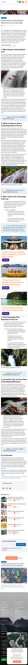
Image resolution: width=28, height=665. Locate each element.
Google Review (4, 631)
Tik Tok (20, 229)
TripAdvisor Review (5, 633)
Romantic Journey (5, 613)
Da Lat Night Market (15, 448)
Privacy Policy (4, 629)
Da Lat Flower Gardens (15, 373)
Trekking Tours (4, 615)
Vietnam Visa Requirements (21, 616)
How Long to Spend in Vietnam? (19, 608)
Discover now (17, 661)
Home (2, 5)
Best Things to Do (18, 614)
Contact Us (3, 626)
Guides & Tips (16, 5)
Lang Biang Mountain (16, 117)
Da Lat (2, 54)
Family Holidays (4, 607)
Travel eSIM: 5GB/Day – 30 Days (15, 524)
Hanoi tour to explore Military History (16, 517)
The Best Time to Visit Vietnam (18, 611)
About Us (3, 624)
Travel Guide (8, 5)
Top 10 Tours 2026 (5, 604)
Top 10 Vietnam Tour (19, 602)
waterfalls (3, 66)
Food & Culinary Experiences (4, 610)
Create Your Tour (18, 604)
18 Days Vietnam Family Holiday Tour (16, 511)
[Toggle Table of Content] (12, 45)
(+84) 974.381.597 (7, 655)
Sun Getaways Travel (7, 470)
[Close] (26, 634)
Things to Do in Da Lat (17, 190)
